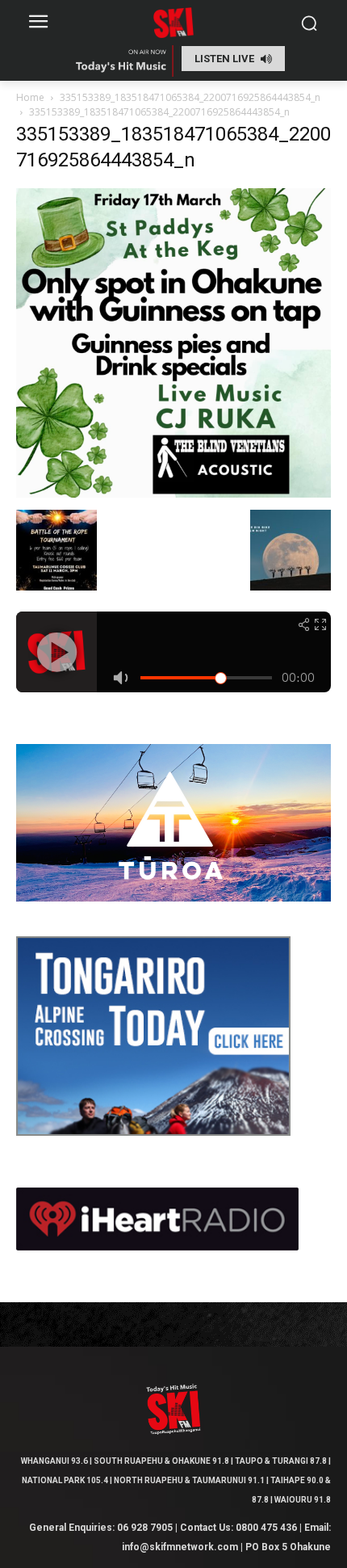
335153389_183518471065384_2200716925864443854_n (190, 97)
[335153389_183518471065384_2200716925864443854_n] (173, 493)
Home (30, 97)
